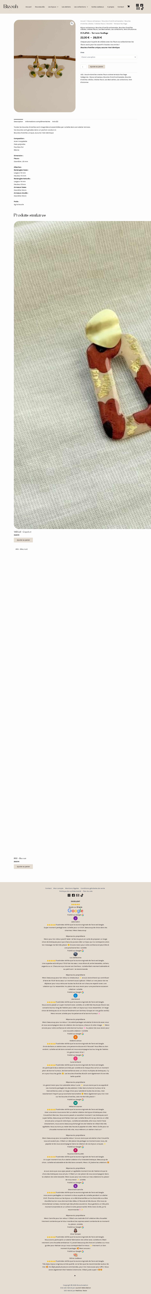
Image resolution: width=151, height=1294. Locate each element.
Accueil (29, 7)
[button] (57, 6)
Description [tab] (18, 121)
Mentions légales (72, 888)
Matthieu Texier (81, 1291)
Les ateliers (66, 7)
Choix (82, 52)
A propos (110, 7)
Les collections (80, 7)
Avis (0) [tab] (55, 121)
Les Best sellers (104, 29)
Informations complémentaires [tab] (37, 121)
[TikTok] (142, 8)
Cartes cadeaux (97, 7)
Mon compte (58, 888)
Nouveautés (40, 7)
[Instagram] (137, 5)
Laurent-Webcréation (83, 1288)
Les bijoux (52, 7)
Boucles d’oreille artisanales (112, 21)
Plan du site (87, 891)
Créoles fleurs (100, 24)
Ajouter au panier (96, 67)
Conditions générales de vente (93, 888)
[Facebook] (141, 5)
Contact (121, 7)
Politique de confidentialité (70, 891)
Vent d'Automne (130, 29)
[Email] (138, 8)
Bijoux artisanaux (93, 21)
